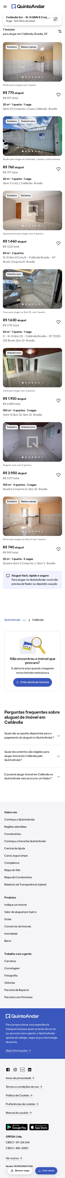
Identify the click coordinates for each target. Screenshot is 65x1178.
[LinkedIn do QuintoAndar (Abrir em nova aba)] (29, 1069)
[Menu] (5, 6)
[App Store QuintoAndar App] (39, 1127)
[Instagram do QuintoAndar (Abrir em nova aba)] (15, 1069)
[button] (32, 735)
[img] (32, 62)
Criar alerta (48, 1171)
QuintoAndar (12, 620)
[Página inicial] (28, 6)
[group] (32, 77)
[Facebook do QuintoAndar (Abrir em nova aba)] (8, 1069)
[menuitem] (12, 620)
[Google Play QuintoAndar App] (17, 1127)
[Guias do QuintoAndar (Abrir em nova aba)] (22, 1069)
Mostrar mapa (22, 1171)
